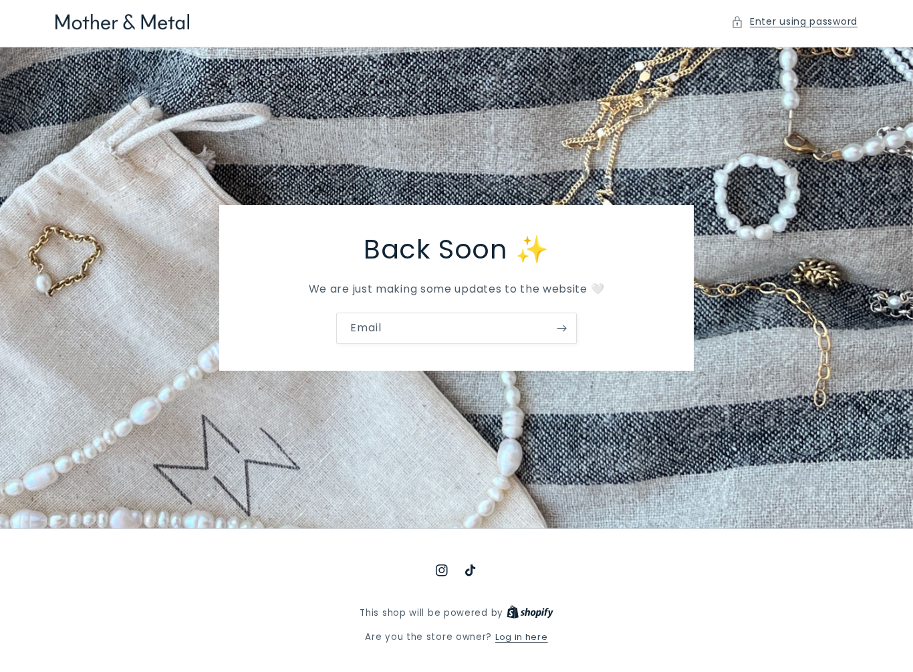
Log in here (521, 637)
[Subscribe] (561, 328)
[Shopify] (530, 613)
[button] (794, 21)
